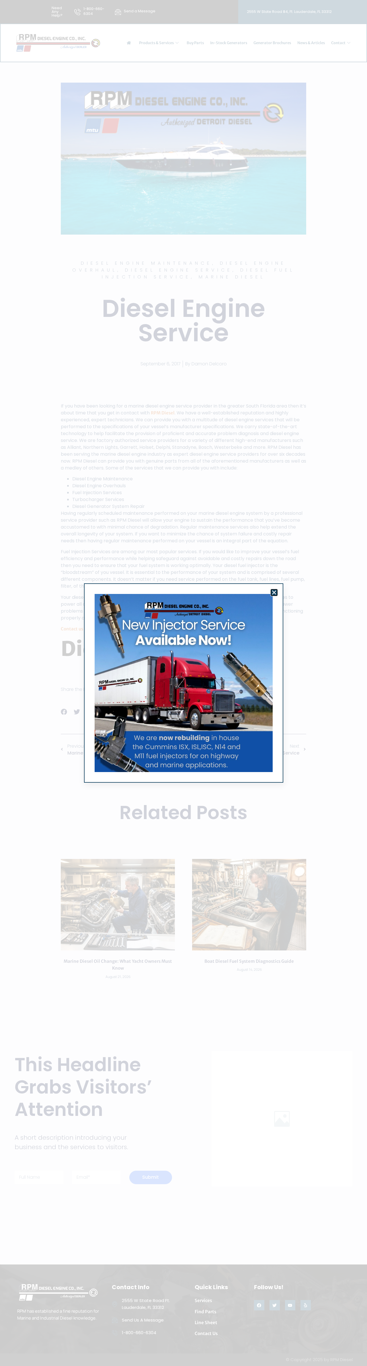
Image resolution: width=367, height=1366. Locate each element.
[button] (274, 592)
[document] (183, 683)
